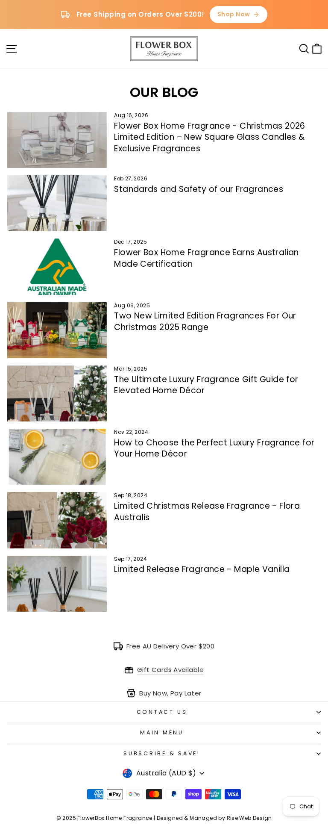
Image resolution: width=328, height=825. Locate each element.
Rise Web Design (249, 818)
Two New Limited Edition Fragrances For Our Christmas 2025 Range (205, 321)
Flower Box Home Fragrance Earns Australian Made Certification (206, 258)
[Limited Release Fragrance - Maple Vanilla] (57, 584)
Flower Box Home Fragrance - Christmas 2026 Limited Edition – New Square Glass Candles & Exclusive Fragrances (209, 137)
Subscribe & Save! (161, 753)
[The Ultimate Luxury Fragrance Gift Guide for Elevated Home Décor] (57, 393)
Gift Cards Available (170, 669)
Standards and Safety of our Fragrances (198, 189)
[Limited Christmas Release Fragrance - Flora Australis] (57, 520)
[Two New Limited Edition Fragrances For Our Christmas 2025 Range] (57, 330)
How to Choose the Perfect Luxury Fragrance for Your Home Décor (214, 448)
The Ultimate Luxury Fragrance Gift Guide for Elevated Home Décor (206, 385)
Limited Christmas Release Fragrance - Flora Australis (207, 511)
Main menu (162, 732)
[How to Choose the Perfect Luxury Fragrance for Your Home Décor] (57, 457)
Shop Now (233, 14)
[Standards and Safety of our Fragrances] (57, 203)
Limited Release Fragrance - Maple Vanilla (202, 569)
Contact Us (162, 712)
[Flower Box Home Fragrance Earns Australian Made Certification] (57, 267)
